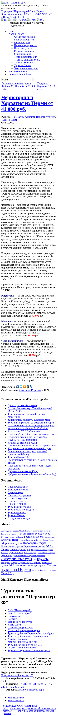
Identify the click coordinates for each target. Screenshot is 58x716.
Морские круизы (11, 543)
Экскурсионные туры (26, 68)
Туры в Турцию (30, 553)
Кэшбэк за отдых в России (22, 442)
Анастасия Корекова (30, 390)
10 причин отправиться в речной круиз (29, 448)
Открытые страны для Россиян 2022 (28, 437)
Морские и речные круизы (22, 641)
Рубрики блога (16, 34)
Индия (22, 540)
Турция (29, 549)
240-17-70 (6, 686)
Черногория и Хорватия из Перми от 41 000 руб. (27, 103)
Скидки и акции (23, 54)
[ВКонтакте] (17, 387)
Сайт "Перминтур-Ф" (20, 610)
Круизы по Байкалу (18, 454)
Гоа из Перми (27, 533)
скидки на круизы (26, 562)
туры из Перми (16, 569)
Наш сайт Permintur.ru (19, 74)
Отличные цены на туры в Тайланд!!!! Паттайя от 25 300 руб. (18, 86)
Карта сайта (14, 624)
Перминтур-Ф (17, 549)
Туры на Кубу (6, 556)
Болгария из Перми (8, 534)
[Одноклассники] (24, 387)
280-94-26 (18, 686)
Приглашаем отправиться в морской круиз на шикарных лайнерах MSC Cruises (31, 427)
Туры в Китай (16, 552)
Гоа (18, 534)
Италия (45, 540)
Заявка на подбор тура (20, 621)
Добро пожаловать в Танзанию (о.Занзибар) (32, 474)
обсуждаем (5, 563)
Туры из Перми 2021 (19, 457)
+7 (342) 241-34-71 (29, 684)
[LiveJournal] (31, 387)
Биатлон (46, 531)
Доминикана (49, 537)
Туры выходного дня (25, 56)
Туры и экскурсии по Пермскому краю (29, 650)
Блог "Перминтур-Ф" (19, 613)
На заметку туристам (25, 45)
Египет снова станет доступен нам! (27, 451)
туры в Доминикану (43, 562)
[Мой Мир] (28, 387)
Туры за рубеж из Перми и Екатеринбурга (31, 633)
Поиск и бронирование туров (24, 630)
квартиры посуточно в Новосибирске (34, 215)
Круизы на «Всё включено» (23, 439)
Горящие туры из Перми (12, 537)
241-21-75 (46, 684)
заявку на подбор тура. (31, 689)
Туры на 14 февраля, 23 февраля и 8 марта (31, 422)
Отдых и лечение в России (22, 647)
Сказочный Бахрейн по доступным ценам (31, 434)
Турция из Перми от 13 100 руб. (46, 86)
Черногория (40, 556)
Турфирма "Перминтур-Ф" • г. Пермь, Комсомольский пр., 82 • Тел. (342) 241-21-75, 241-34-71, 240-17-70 (27, 14)
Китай (51, 540)
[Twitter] (21, 387)
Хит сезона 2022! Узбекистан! (24, 431)
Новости (12, 31)
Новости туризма (23, 48)
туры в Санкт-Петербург (26, 565)
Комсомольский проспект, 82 (17, 675)
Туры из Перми (22, 65)
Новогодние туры (34, 543)
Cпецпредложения (24, 36)
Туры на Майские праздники (24, 556)
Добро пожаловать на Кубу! (23, 471)
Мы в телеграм (16, 700)
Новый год (36, 546)
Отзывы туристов (24, 51)
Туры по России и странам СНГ (25, 644)
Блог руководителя (24, 39)
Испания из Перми (33, 540)
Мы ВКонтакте (16, 697)
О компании (14, 616)
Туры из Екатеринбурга (27, 59)
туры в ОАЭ (7, 565)
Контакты (13, 619)
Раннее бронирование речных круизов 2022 (32, 445)
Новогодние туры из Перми (16, 546)
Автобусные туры (9, 531)
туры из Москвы (47, 565)
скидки (14, 562)
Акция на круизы (34, 531)
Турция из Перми (40, 550)
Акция (22, 530)
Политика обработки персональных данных (29, 712)
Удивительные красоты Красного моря (29, 419)
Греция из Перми (34, 536)
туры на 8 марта (39, 570)
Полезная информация (20, 627)
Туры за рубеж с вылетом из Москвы (28, 636)
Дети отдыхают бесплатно (22, 405)
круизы (42, 559)
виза (34, 559)
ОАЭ (43, 546)
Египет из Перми (10, 540)
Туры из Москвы (23, 62)
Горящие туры (22, 42)
